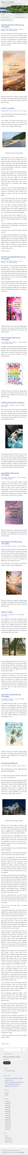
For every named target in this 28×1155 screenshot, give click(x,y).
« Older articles (5, 1043)
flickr (21, 153)
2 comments (12, 405)
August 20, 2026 (5, 29)
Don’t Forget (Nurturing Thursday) (12, 1084)
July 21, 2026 (4, 614)
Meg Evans (7, 2)
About (3, 14)
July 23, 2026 (4, 546)
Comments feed (8, 1139)
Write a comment (13, 29)
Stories (25, 110)
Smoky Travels (6, 612)
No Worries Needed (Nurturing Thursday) (14, 1082)
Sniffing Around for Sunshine (12, 403)
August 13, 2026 (5, 261)
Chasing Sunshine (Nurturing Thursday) (14, 1078)
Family (5, 406)
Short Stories (4, 17)
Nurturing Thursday (13, 30)
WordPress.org (8, 1141)
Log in (6, 1135)
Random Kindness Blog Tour (6, 21)
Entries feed (7, 1137)
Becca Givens (23, 96)
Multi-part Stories (20, 17)
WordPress (21, 1152)
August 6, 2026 (4, 342)
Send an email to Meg (10, 1070)
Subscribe (7, 1062)
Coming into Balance (9, 763)
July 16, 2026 (4, 699)
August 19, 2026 (5, 110)
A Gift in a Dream (8, 108)
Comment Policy (19, 14)
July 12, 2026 (4, 765)
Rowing (5, 615)
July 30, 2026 (4, 477)
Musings (3, 30)
